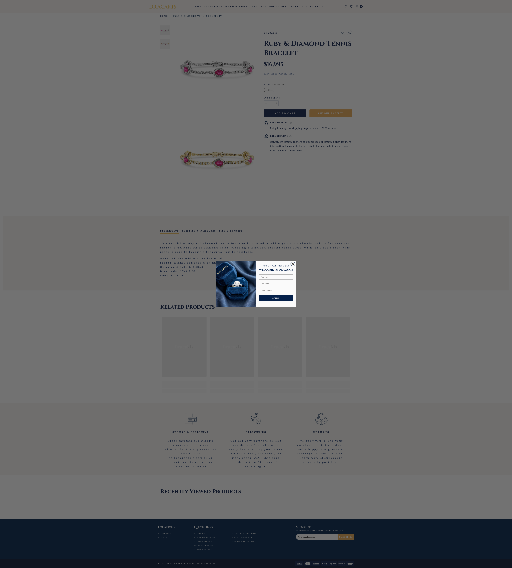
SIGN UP (276, 298)
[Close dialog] (293, 264)
